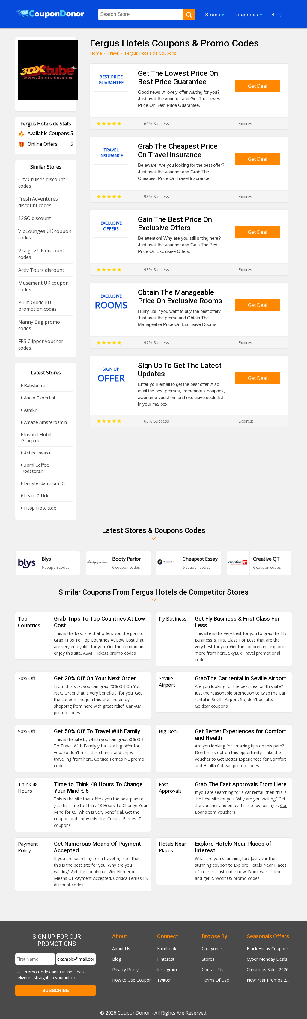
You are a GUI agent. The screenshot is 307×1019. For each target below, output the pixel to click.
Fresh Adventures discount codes (38, 202)
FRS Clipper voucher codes (40, 344)
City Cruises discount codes (41, 182)
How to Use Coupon (132, 980)
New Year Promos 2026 (269, 980)
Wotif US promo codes (237, 878)
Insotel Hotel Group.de (36, 437)
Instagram (167, 969)
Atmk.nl (31, 410)
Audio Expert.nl (39, 398)
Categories (212, 948)
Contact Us (212, 969)
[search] (189, 14)
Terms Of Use (215, 980)
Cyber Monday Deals (267, 959)
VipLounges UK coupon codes (44, 234)
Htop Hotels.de (39, 508)
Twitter (164, 980)
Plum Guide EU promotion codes (37, 305)
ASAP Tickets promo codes (109, 653)
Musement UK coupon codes (43, 286)
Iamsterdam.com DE (44, 483)
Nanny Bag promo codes (39, 325)
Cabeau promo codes (238, 765)
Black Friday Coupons (268, 948)
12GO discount (34, 218)
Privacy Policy (125, 969)
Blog (116, 959)
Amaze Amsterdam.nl (45, 422)
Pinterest (165, 959)
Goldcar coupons (211, 706)
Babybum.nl (35, 385)
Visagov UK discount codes (41, 253)
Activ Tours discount (41, 270)
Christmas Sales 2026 (267, 969)
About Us (121, 948)
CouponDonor (134, 1012)
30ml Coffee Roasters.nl (35, 468)
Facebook (166, 948)
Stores (208, 959)
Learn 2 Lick (35, 495)
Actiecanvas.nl (37, 453)
